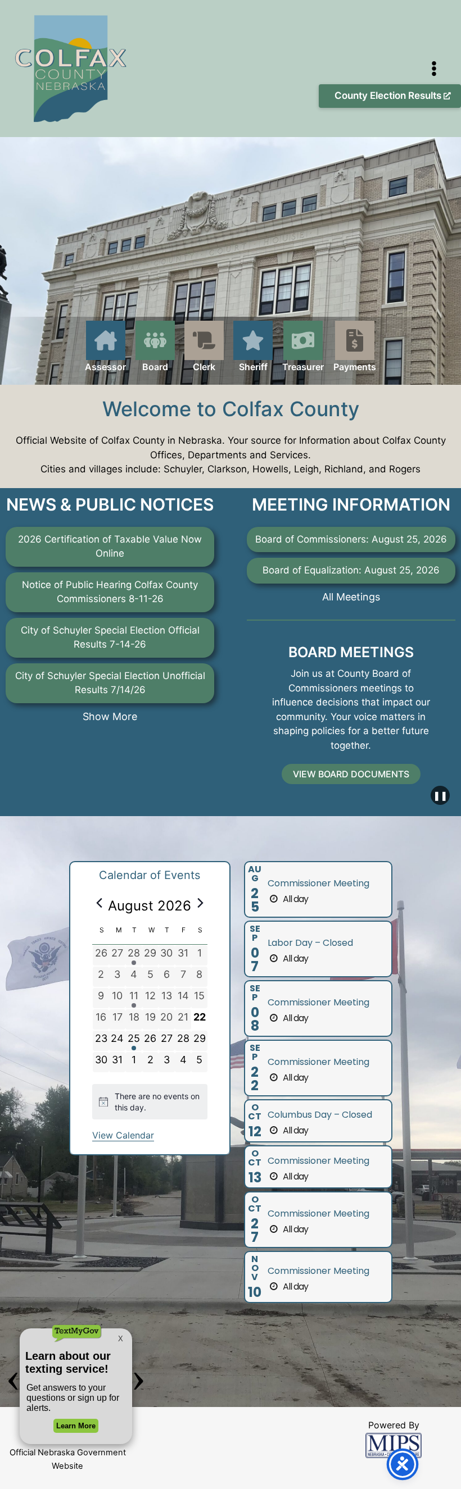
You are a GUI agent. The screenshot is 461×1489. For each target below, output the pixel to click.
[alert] (149, 1101)
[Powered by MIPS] (393, 1444)
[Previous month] (99, 902)
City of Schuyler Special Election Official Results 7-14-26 (110, 637)
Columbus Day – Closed (320, 1114)
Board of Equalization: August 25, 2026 (351, 570)
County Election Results (389, 95)
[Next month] (200, 902)
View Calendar (123, 1135)
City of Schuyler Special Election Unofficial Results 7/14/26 (110, 683)
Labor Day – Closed (310, 942)
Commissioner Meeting (318, 883)
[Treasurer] (303, 348)
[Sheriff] (253, 353)
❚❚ (440, 795)
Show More (110, 716)
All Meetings (351, 597)
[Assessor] (105, 353)
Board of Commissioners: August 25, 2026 (351, 539)
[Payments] (354, 348)
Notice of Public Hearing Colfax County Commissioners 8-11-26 (110, 592)
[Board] (155, 348)
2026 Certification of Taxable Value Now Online (110, 546)
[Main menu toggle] (434, 68)
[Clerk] (204, 348)
